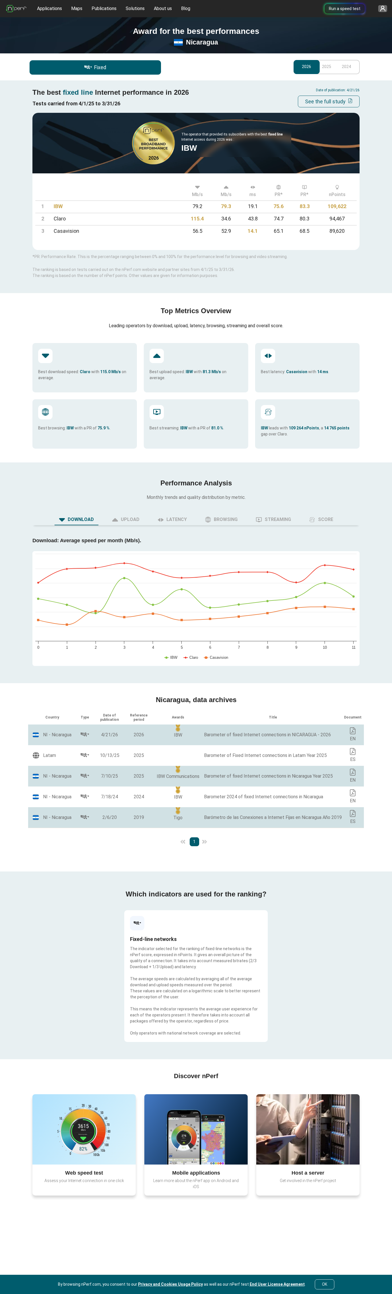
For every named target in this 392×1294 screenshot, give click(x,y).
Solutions (135, 8)
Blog (185, 8)
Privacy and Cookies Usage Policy (170, 1284)
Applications (49, 8)
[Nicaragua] (52, 735)
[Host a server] (308, 1129)
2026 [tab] (306, 66)
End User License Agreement (277, 1284)
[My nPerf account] (380, 9)
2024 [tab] (346, 66)
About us (163, 8)
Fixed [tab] (100, 67)
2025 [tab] (326, 66)
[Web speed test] (84, 1129)
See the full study (325, 101)
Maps (76, 8)
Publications (104, 8)
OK (324, 1284)
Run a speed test (344, 8)
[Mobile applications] (196, 1129)
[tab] (76, 519)
